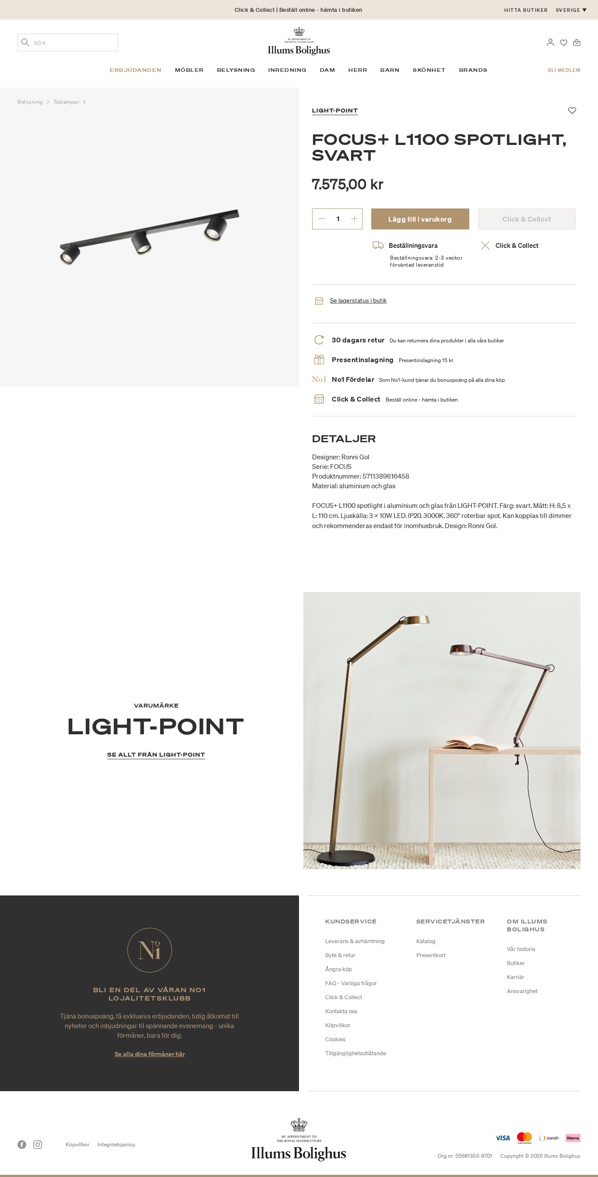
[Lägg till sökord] (25, 43)
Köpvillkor (338, 1025)
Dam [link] (328, 70)
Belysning (31, 102)
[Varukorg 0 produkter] (576, 41)
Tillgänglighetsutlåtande (355, 1053)
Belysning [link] (236, 70)
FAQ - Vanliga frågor (351, 983)
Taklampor (67, 102)
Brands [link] (473, 70)
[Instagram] (37, 1144)
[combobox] (68, 42)
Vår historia (521, 949)
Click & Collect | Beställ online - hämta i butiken (298, 10)
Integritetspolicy (116, 1144)
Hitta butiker (526, 10)
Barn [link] (390, 70)
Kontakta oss (341, 1011)
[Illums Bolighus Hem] (299, 40)
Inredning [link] (287, 70)
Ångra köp (338, 969)
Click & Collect (343, 997)
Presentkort (431, 955)
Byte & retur (340, 955)
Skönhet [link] (429, 70)
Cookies (335, 1039)
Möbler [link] (189, 70)
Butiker (516, 963)
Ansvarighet (522, 991)
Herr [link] (357, 70)
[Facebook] (22, 1144)
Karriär (515, 977)
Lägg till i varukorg (420, 219)
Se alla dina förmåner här (150, 1054)
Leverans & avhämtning (355, 941)
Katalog (426, 941)
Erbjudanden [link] (136, 70)
